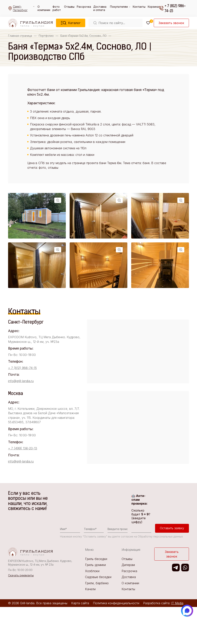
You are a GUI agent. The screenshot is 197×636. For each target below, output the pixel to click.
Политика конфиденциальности (116, 603)
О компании (44, 8)
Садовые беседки (98, 577)
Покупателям (119, 6)
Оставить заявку (172, 528)
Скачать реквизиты (21, 575)
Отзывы (69, 6)
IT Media (177, 603)
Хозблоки (92, 571)
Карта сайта (80, 603)
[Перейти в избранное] (148, 23)
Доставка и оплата (99, 8)
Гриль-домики (95, 565)
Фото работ (57, 8)
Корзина (153, 6)
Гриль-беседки (96, 559)
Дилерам (128, 565)
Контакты (139, 6)
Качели (90, 589)
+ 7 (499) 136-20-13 (22, 448)
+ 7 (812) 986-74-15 (175, 8)
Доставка (129, 577)
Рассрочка (84, 6)
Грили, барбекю (97, 583)
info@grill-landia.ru (21, 381)
